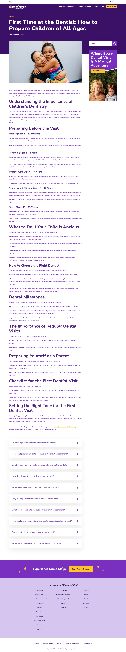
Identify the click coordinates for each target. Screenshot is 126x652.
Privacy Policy (87, 644)
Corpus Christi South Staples (39, 599)
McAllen (86, 608)
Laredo (86, 599)
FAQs (96, 7)
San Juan (39, 625)
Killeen (86, 595)
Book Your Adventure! (81, 569)
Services (62, 7)
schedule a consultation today (65, 427)
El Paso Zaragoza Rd (63, 599)
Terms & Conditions (72, 644)
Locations (70, 7)
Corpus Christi (39, 595)
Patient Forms (48, 644)
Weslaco (39, 629)
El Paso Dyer (63, 590)
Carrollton (40, 590)
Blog (102, 7)
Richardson (39, 612)
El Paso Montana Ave (63, 595)
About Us (80, 7)
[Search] (114, 43)
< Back (11, 16)
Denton (39, 608)
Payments (88, 7)
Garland (63, 603)
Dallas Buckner (39, 603)
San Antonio (39, 616)
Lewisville (86, 603)
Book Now (111, 7)
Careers (36, 644)
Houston (86, 590)
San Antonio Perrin (39, 621)
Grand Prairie (63, 608)
